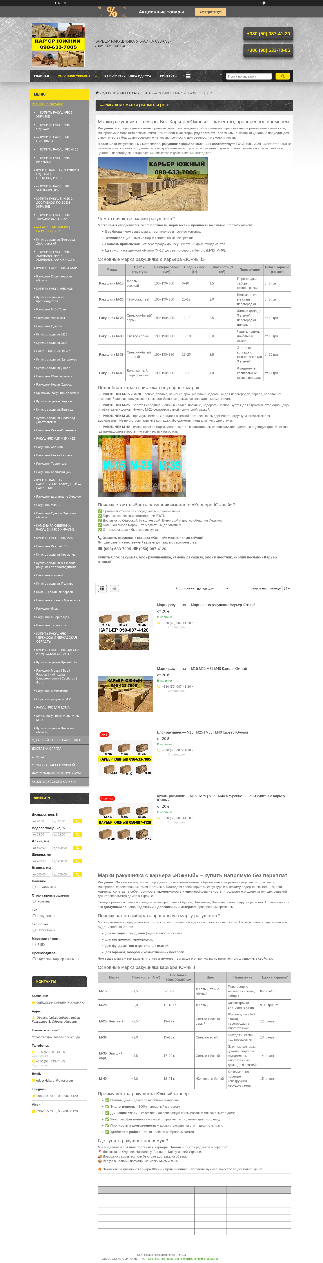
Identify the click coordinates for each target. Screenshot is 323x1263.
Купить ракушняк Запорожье (56, 359)
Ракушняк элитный (49, 575)
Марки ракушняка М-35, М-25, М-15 (58, 717)
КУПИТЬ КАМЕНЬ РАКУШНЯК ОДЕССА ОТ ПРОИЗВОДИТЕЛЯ (57, 174)
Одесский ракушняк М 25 (54, 699)
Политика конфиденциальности (201, 1258)
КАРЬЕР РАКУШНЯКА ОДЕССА (127, 76)
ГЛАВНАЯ (41, 76)
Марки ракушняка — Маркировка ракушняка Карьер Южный (206, 605)
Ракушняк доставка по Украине (58, 496)
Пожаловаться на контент (163, 1258)
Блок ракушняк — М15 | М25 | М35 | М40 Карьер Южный (202, 732)
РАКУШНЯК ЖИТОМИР (53, 351)
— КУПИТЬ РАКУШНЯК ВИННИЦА (53, 159)
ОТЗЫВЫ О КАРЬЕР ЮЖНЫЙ (53, 765)
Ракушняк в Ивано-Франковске (58, 600)
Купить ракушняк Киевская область (55, 730)
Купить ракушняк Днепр (53, 368)
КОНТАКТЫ (169, 76)
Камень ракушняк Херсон (54, 592)
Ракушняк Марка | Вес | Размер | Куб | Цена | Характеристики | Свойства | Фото (56, 676)
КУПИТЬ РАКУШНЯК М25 (54, 538)
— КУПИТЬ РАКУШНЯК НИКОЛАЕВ (53, 139)
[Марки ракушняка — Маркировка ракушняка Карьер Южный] (125, 630)
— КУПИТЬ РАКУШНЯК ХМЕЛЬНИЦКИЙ (53, 188)
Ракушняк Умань (48, 505)
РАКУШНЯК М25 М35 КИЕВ (56, 438)
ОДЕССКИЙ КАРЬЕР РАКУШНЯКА (126, 93)
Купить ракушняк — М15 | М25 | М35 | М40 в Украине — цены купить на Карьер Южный (221, 798)
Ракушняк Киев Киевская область (54, 278)
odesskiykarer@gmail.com (54, 1080)
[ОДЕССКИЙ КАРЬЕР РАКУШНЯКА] (58, 44)
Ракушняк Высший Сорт (53, 546)
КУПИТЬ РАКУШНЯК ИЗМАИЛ (57, 268)
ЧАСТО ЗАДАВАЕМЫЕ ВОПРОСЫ (56, 773)
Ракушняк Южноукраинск (54, 376)
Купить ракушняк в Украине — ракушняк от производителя (58, 565)
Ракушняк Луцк (47, 608)
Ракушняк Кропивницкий (53, 472)
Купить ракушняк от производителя (50, 299)
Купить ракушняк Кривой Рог (56, 662)
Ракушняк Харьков (49, 447)
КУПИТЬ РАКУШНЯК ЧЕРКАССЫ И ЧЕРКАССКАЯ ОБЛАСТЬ (56, 637)
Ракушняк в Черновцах (52, 617)
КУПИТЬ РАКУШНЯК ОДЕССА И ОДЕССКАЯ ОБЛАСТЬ (57, 652)
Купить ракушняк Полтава (54, 583)
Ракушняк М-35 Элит (51, 309)
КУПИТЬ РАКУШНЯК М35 (54, 288)
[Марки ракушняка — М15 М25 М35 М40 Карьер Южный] (125, 694)
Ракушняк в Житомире (52, 690)
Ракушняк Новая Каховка (54, 455)
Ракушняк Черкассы (50, 317)
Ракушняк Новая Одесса (54, 384)
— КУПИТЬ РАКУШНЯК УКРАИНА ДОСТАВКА (53, 217)
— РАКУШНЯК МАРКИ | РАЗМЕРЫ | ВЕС (53, 229)
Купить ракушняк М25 (51, 342)
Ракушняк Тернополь (51, 463)
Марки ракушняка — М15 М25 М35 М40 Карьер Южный (202, 668)
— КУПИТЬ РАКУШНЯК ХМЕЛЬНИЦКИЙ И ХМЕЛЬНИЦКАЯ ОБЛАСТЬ (55, 255)
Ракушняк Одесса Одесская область (56, 515)
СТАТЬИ (38, 757)
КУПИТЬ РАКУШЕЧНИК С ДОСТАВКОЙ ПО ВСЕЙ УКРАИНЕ (54, 202)
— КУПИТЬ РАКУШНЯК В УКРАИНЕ (54, 114)
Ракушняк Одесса (49, 326)
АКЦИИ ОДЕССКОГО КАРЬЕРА (54, 781)
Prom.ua (181, 1254)
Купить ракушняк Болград (54, 409)
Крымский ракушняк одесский (57, 393)
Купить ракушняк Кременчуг (56, 554)
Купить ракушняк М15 (51, 334)
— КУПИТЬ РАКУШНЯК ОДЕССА (53, 126)
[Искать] (283, 76)
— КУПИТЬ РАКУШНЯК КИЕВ (57, 149)
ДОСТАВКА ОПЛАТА (46, 748)
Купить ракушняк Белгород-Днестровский (56, 241)
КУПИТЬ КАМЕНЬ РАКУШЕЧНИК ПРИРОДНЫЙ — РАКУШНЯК (58, 484)
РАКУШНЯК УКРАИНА (74, 76)
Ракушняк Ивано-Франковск (56, 430)
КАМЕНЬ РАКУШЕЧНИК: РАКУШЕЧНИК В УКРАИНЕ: (55, 527)
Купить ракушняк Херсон (54, 401)
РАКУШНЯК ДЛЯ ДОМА (53, 707)
